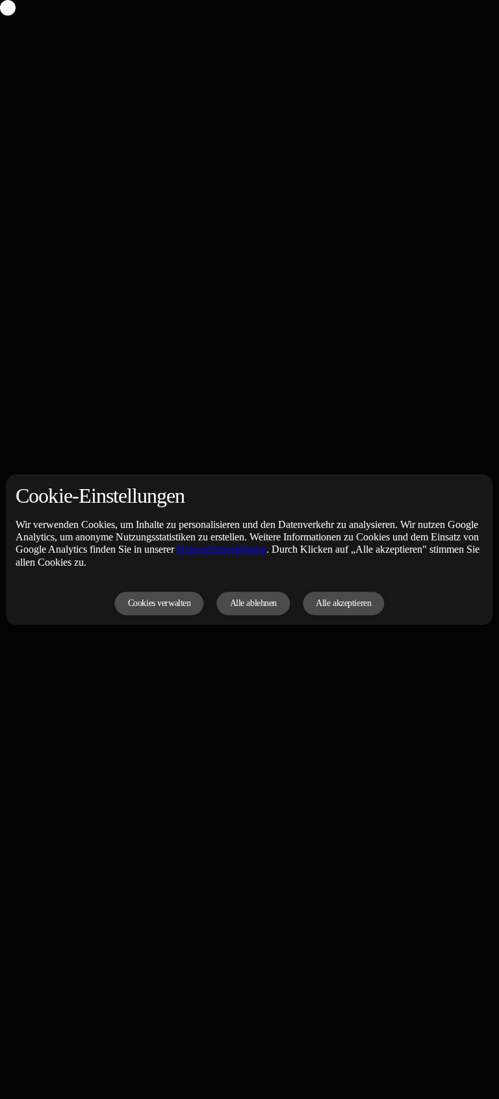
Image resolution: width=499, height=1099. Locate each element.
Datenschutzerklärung (221, 549)
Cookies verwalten (159, 603)
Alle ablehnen (253, 603)
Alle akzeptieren (343, 603)
